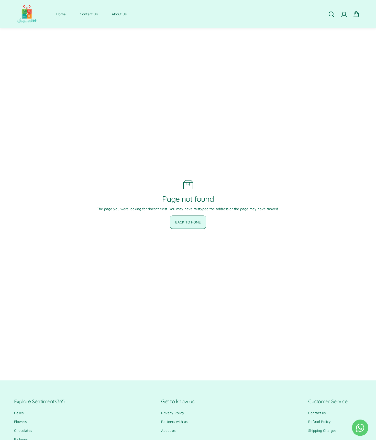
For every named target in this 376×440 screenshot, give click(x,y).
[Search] (331, 14)
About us (168, 430)
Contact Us (89, 14)
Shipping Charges (322, 430)
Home (61, 14)
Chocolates (23, 430)
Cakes (19, 413)
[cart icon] (356, 14)
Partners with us (174, 421)
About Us (119, 14)
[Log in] (343, 14)
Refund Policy (319, 421)
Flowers (20, 421)
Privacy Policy (172, 413)
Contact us (317, 413)
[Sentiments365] (27, 14)
